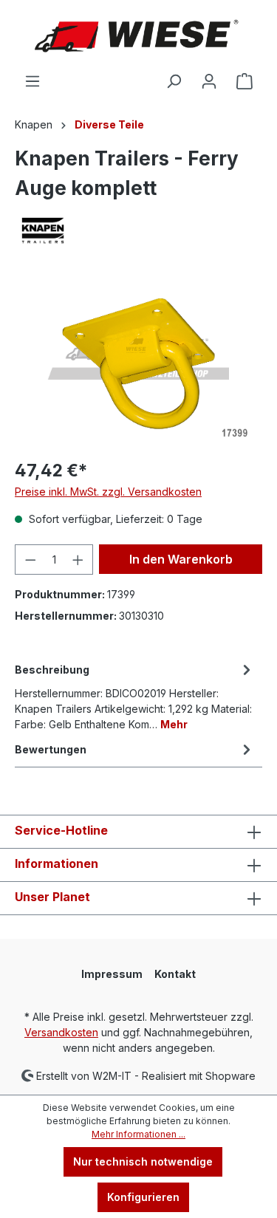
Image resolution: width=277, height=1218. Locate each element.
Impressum (112, 974)
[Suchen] (173, 81)
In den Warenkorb (181, 559)
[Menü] (32, 81)
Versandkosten (61, 1032)
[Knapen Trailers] (138, 230)
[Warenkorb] (244, 81)
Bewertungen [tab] (50, 749)
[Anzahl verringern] (30, 559)
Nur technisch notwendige (143, 1161)
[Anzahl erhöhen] (78, 559)
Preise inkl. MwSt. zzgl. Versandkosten (108, 491)
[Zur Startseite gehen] (138, 36)
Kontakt (175, 974)
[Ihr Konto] (209, 81)
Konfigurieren (143, 1197)
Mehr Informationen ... (138, 1134)
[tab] (135, 696)
